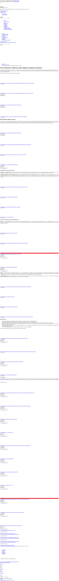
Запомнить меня (3, 578)
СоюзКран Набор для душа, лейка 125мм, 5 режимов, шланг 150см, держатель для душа (14, 338)
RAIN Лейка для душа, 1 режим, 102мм (6, 432)
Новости (5, 24)
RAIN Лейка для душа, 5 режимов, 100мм (7, 458)
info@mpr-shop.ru (8, 42)
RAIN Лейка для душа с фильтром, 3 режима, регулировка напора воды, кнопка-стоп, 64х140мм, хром (16, 316)
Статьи (3, 551)
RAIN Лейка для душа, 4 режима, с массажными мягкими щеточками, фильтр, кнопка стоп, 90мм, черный (17, 83)
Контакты (5, 25)
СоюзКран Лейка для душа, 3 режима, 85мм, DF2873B (9, 164)
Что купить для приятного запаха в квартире (7, 545)
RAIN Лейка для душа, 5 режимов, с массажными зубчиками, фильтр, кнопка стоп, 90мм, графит (15, 144)
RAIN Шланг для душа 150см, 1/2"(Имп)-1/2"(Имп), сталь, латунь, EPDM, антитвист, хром (14, 499)
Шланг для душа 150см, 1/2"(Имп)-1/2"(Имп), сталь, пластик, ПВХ (10, 525)
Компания (5, 22)
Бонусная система (5, 37)
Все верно (2, 10)
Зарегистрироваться (3, 580)
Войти (1, 41)
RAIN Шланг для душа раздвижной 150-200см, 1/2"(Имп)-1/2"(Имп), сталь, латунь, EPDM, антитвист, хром (17, 392)
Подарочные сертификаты (8, 29)
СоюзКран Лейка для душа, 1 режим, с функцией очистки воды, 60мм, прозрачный (13, 116)
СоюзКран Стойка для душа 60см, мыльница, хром (8, 374)
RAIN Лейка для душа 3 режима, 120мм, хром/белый (8, 267)
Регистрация (5, 41)
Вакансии (3, 39)
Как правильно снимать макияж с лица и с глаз (7, 533)
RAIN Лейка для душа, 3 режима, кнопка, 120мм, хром (9, 306)
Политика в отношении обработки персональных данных (9, 561)
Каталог (2, 6)
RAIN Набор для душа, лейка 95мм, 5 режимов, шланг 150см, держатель (11, 361)
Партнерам (4, 36)
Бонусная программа (7, 28)
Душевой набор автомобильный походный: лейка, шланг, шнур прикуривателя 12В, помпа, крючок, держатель (17, 351)
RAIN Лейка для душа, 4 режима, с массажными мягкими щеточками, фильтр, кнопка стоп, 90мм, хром (16, 93)
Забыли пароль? (9, 578)
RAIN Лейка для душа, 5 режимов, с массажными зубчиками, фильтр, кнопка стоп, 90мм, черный (15, 286)
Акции (4, 20)
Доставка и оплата (7, 27)
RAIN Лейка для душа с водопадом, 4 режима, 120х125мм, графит (10, 132)
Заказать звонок (4, 14)
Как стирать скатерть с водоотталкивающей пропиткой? (9, 537)
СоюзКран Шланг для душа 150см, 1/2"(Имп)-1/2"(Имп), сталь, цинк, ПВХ (12, 512)
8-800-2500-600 (16, 0)
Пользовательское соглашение (5, 562)
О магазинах (6, 23)
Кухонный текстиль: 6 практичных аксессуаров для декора (9, 541)
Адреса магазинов (6, 21)
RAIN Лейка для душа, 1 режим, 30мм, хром (7, 296)
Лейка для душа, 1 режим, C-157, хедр (6, 485)
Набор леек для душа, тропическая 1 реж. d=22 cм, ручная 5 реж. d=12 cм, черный (13, 154)
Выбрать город (6, 10)
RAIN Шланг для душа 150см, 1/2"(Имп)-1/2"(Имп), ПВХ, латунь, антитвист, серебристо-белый (15, 445)
